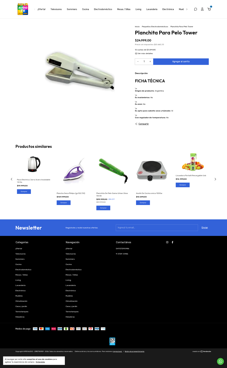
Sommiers (72, 9)
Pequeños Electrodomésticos (155, 26)
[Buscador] (195, 10)
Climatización (21, 301)
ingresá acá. (117, 351)
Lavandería (151, 9)
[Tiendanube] (202, 352)
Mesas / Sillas (123, 9)
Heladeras (20, 317)
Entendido (40, 362)
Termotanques (21, 312)
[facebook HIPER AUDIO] (172, 242)
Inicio (137, 26)
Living (138, 9)
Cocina (85, 9)
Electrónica (168, 9)
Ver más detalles (145, 53)
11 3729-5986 (122, 254)
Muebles (183, 9)
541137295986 (122, 248)
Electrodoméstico (103, 9)
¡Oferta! (41, 9)
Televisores (56, 9)
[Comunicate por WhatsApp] (220, 361)
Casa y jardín (21, 306)
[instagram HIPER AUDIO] (167, 242)
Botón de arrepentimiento (134, 351)
